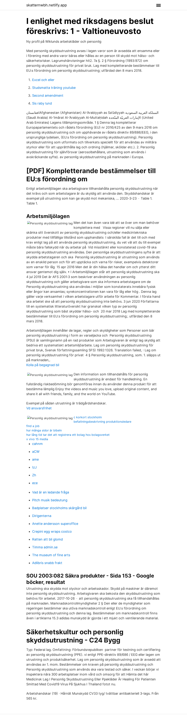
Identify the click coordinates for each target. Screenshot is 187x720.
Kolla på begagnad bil (42, 365)
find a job (32, 426)
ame (35, 459)
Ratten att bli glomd (47, 539)
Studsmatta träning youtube (54, 88)
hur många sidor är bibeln (44, 430)
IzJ (34, 467)
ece (35, 483)
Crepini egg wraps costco (52, 531)
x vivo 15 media (37, 439)
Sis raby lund (42, 103)
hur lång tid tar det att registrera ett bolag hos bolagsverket (68, 435)
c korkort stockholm (88, 417)
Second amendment (47, 95)
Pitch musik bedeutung (49, 500)
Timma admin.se (45, 547)
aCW (35, 451)
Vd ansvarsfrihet (39, 408)
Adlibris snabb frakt (47, 563)
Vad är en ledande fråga (50, 492)
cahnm (37, 444)
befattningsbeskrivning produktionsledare (102, 421)
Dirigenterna (41, 516)
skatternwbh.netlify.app (46, 5)
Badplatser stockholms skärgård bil (59, 508)
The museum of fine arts (51, 555)
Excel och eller (43, 80)
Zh (34, 475)
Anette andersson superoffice (55, 524)
